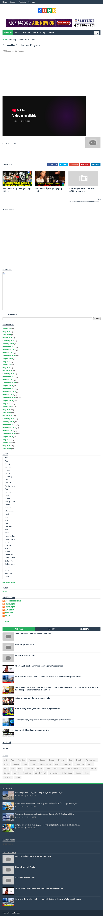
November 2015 (9, 392)
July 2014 (6, 440)
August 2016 (8, 386)
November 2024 (9, 350)
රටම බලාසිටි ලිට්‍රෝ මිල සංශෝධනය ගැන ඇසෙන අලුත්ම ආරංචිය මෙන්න (43, 719)
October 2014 (8, 431)
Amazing (12, 40)
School (7, 552)
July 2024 (6, 362)
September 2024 (9, 355)
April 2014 (7, 449)
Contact (31, 2)
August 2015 (8, 401)
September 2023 (9, 383)
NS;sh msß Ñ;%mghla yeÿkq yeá (48, 189)
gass (7, 495)
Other (7, 542)
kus (6, 520)
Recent (51, 629)
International (9, 511)
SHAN (7, 616)
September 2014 (9, 434)
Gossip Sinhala (10, 502)
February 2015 (8, 419)
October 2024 (8, 353)
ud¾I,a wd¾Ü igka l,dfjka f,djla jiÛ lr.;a (17, 189)
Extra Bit (8, 483)
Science (6, 621)
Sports (7, 567)
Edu (6, 480)
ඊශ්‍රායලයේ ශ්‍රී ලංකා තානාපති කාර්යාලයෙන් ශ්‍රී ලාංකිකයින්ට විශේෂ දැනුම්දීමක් (44, 814)
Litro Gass (8, 526)
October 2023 (8, 380)
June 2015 (7, 407)
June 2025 (7, 329)
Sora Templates (16, 913)
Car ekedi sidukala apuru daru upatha (32, 730)
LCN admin (9, 610)
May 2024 (6, 368)
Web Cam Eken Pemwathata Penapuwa (33, 633)
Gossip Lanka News (13, 601)
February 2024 (8, 374)
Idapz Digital (10, 604)
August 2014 (8, 437)
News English (10, 536)
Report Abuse (9, 582)
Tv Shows (8, 573)
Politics (7, 548)
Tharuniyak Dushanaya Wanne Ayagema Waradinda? (39, 666)
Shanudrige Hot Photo (25, 644)
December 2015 (9, 389)
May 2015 (6, 410)
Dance (7, 473)
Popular (19, 629)
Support (13, 2)
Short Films (9, 555)
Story (7, 570)
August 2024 (8, 359)
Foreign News (10, 486)
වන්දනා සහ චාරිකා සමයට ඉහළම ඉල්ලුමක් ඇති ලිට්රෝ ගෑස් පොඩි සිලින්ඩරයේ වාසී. (47, 825)
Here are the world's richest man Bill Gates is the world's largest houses (48, 676)
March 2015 (7, 416)
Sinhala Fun (9, 561)
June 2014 (7, 442)
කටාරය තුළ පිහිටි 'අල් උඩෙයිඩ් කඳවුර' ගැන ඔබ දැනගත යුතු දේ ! (39, 792)
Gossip (26, 32)
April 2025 (7, 335)
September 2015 (9, 397)
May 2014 (6, 446)
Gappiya (8, 492)
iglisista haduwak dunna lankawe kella (32, 698)
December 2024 (9, 347)
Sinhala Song (10, 564)
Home (5, 2)
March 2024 (7, 371)
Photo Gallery (39, 32)
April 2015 (7, 412)
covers (7, 470)
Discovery (8, 477)
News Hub (9, 613)
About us (22, 2)
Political (8, 545)
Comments (84, 629)
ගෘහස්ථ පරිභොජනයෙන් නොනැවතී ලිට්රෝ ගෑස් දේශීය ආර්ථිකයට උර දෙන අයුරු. (46, 803)
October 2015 (8, 395)
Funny (7, 489)
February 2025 (8, 340)
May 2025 (6, 332)
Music (7, 530)
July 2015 (6, 404)
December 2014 (9, 425)
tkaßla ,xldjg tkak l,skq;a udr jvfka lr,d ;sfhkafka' (37, 708)
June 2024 (7, 365)
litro (6, 523)
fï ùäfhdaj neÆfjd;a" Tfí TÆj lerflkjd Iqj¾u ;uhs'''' (81, 189)
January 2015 (8, 422)
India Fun (8, 508)
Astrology (8, 467)
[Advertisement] (51, 75)
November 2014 (9, 427)
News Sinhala (10, 539)
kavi (6, 517)
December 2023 (9, 377)
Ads (6, 461)
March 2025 (7, 338)
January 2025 (8, 344)
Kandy (7, 514)
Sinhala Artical (10, 558)
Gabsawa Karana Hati (25, 655)
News (17, 32)
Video (51, 32)
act (6, 458)
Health (7, 505)
